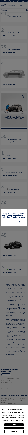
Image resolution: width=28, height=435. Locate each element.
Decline (14, 428)
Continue (14, 221)
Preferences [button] (20, 420)
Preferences (14, 431)
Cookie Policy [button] (11, 418)
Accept (14, 424)
